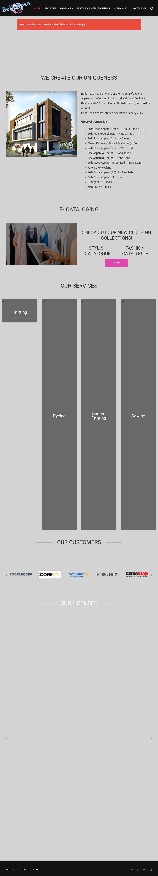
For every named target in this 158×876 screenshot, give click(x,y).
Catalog (116, 262)
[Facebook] (125, 870)
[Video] (151, 870)
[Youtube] (144, 870)
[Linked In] (138, 870)
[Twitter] (132, 870)
